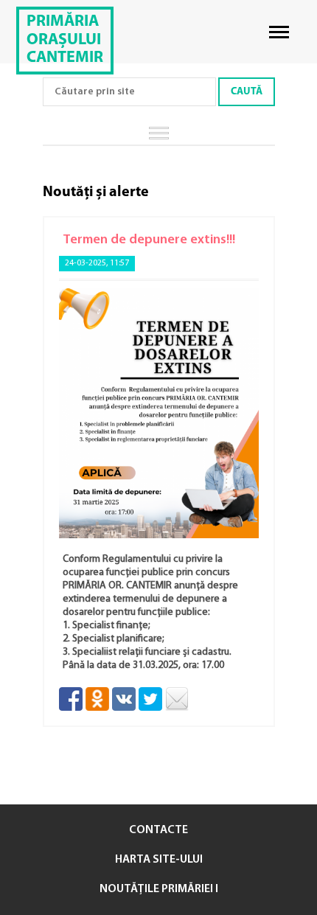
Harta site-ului (159, 860)
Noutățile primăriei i (159, 889)
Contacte (158, 830)
